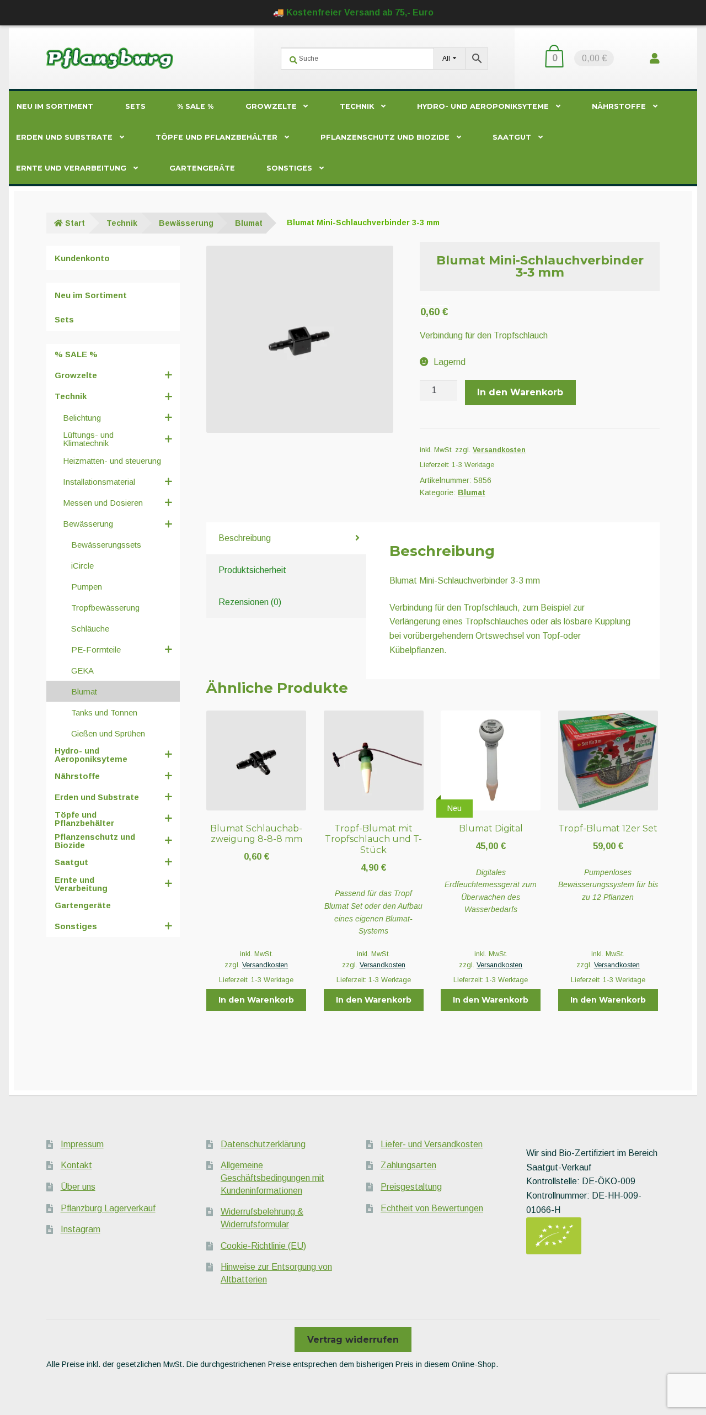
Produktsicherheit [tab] (252, 570)
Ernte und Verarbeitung (71, 168)
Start (75, 223)
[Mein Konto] (655, 58)
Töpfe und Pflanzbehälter (216, 137)
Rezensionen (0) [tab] (249, 602)
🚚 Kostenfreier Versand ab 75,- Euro (353, 12)
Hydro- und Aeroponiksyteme (483, 106)
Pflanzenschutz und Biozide (385, 137)
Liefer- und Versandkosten (432, 1144)
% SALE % (195, 106)
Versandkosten (499, 450)
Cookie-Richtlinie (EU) (263, 1245)
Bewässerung (186, 223)
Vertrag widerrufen (353, 1339)
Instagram (80, 1229)
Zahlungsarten (408, 1165)
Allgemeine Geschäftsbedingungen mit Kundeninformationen (272, 1177)
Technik (357, 106)
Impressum (82, 1144)
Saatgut (512, 137)
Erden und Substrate (64, 137)
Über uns (78, 1186)
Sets (135, 106)
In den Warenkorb (520, 392)
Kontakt (76, 1165)
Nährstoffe (619, 106)
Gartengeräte (202, 168)
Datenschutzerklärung (263, 1144)
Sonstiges (289, 168)
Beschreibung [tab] (244, 538)
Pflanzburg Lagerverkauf (108, 1208)
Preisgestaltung (411, 1186)
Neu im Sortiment (55, 106)
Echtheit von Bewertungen (432, 1208)
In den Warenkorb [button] (256, 1000)
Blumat (249, 223)
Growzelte (271, 106)
